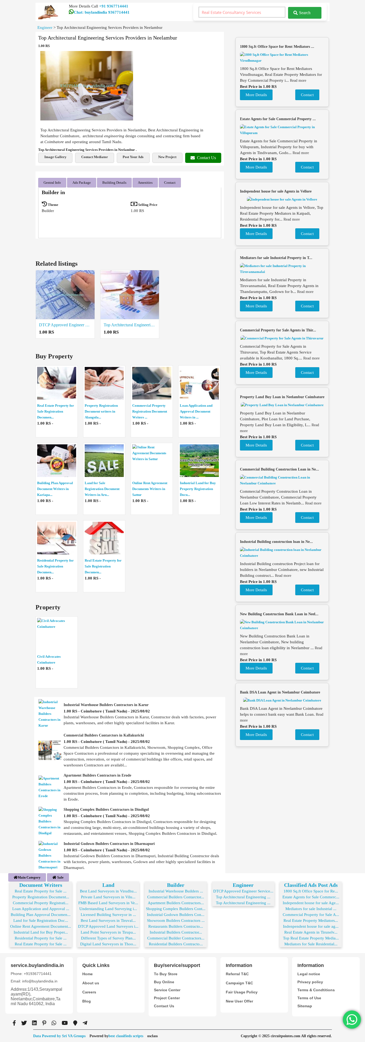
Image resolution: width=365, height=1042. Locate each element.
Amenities (145, 183)
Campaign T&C (239, 983)
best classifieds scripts (125, 1036)
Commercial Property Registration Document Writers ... (149, 411)
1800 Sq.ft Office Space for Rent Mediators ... (277, 47)
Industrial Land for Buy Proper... (41, 932)
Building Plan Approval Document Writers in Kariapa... (55, 489)
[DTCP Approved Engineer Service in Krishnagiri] (65, 294)
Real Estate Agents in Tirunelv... (310, 932)
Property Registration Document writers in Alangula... (101, 411)
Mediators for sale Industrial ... (310, 909)
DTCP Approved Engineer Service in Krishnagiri (65, 325)
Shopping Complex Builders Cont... (175, 909)
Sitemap (304, 1006)
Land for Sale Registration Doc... (40, 920)
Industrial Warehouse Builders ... (176, 891)
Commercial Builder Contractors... (175, 938)
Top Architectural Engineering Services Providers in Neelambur (130, 325)
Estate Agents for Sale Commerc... (310, 897)
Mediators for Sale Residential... (310, 944)
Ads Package (81, 183)
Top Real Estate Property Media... (311, 938)
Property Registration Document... (40, 897)
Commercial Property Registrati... (40, 903)
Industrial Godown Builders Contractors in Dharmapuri (109, 844)
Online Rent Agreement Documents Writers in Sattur (149, 489)
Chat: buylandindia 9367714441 (102, 12)
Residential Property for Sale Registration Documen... (55, 566)
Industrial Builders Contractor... (176, 932)
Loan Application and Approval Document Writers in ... (196, 411)
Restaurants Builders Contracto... (175, 926)
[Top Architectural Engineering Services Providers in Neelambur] (129, 294)
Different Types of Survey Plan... (108, 938)
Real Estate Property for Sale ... (41, 891)
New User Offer (239, 1001)
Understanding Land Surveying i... (108, 909)
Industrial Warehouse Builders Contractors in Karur (106, 705)
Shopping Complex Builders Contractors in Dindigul (106, 810)
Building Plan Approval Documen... (41, 914)
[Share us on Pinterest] (44, 1023)
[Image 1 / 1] (86, 85)
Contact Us (206, 157)
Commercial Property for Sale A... (311, 914)
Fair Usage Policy (242, 992)
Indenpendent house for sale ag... (311, 926)
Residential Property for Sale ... (41, 938)
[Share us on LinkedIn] (34, 1023)
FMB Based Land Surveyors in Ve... (108, 903)
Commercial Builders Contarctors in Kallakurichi (104, 735)
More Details (256, 95)
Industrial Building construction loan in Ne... (276, 542)
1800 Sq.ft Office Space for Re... (311, 891)
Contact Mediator (94, 157)
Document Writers (40, 885)
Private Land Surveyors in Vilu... (108, 897)
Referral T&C (237, 974)
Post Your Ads (133, 157)
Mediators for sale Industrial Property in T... (276, 258)
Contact (170, 183)
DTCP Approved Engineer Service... (243, 891)
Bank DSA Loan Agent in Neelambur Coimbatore (280, 692)
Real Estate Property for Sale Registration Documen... (55, 411)
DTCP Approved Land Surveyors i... (108, 926)
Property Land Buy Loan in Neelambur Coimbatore (282, 397)
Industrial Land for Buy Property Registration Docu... (198, 489)
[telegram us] (85, 1023)
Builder (175, 885)
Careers (89, 992)
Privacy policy (310, 982)
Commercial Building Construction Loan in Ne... (279, 469)
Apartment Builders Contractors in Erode (97, 775)
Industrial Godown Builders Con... (175, 914)
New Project (167, 157)
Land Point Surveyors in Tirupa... (108, 932)
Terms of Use (309, 998)
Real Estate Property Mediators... (311, 920)
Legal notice (308, 974)
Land (108, 885)
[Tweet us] (24, 1023)
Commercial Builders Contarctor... (175, 897)
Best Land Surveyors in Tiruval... (108, 920)
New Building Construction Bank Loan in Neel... (279, 614)
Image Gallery (55, 157)
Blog (86, 1001)
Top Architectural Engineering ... (243, 897)
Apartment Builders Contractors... (176, 903)
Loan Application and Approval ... (40, 909)
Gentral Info (52, 183)
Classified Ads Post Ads (311, 885)
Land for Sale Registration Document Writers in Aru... (102, 489)
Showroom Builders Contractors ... (176, 920)
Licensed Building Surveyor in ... (108, 914)
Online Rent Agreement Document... (40, 926)
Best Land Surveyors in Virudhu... (108, 891)
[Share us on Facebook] (14, 1023)
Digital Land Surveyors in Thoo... (108, 944)
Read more (298, 81)
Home (87, 974)
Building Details (114, 183)
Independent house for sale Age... (311, 903)
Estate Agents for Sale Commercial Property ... (278, 119)
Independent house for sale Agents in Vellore (276, 191)
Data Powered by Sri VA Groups (59, 1036)
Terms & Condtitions (316, 990)
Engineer (243, 885)
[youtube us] (64, 1023)
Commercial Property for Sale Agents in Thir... (278, 330)
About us (90, 983)
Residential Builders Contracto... (176, 944)
